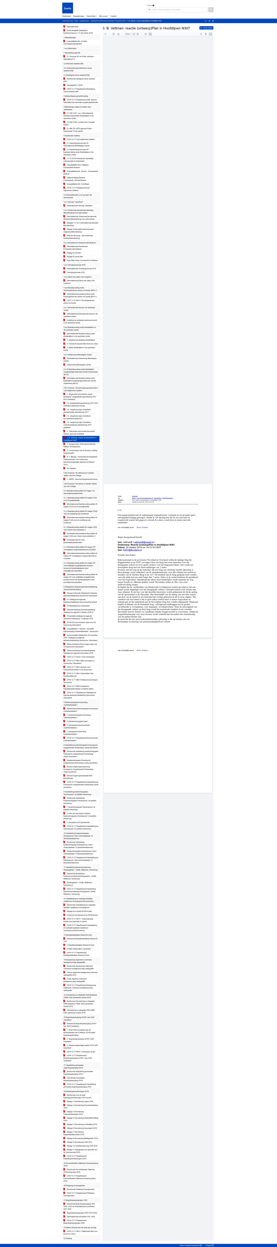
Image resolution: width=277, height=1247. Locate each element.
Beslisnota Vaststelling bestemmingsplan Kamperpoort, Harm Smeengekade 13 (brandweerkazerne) (78, 844)
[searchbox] (177, 9)
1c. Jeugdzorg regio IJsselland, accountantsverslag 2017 (77, 417)
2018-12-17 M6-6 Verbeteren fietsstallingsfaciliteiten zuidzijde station (78, 687)
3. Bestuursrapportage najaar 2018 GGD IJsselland (80, 1046)
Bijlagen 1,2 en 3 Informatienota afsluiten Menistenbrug (80, 224)
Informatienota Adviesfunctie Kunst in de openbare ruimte (80, 315)
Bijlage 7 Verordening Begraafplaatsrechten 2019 (73, 1133)
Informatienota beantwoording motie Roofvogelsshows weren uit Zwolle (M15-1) (80, 295)
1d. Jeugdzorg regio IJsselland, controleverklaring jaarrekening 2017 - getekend (78, 424)
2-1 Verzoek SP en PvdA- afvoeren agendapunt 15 (78, 58)
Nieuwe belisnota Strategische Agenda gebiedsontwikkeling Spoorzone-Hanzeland (80, 594)
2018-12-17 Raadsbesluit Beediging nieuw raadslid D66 (79, 90)
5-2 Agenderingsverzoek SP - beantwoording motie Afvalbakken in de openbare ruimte (78, 152)
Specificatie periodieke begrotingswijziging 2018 (74, 1079)
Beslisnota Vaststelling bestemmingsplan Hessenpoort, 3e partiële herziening (79, 800)
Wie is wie (103, 16)
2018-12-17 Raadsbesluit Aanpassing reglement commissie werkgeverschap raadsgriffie (79, 987)
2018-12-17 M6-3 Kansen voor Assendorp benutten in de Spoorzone (77, 668)
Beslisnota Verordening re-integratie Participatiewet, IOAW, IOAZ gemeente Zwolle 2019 (79, 1003)
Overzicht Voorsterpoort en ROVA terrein (82, 915)
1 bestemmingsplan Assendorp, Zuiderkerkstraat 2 (77, 716)
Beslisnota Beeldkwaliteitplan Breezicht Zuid (80, 940)
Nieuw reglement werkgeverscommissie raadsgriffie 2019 (80, 974)
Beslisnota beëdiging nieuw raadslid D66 (79, 80)
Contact (113, 16)
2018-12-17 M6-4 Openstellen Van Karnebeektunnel (78, 675)
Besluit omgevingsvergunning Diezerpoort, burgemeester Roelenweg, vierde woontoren (78, 769)
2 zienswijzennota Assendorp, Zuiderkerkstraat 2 (76, 726)
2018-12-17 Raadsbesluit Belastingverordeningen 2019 (75, 1157)
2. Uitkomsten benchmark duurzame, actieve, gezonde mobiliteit (79, 432)
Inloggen (208, 1245)
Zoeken (149, 5)
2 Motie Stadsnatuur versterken (79, 949)
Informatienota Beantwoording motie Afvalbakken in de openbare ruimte (79, 335)
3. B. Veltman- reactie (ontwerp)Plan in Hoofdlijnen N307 (80, 439)
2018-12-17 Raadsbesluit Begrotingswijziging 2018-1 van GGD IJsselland (77, 1058)
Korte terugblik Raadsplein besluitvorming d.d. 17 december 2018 (78, 32)
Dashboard (66, 16)
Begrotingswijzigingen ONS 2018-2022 (82, 1213)
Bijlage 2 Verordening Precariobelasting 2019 (80, 1106)
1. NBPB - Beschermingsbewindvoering (82, 479)
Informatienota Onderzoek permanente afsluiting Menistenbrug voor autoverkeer (80, 218)
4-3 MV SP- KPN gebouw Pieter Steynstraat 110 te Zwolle (77, 130)
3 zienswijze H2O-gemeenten (78, 822)
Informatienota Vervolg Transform (79, 206)
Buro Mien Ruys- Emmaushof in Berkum (82, 260)
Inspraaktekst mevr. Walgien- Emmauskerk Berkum (76, 166)
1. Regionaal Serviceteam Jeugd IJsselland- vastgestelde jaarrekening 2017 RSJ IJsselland (79, 396)
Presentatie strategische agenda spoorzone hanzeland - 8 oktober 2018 (78, 617)
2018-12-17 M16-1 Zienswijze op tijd (81, 1052)
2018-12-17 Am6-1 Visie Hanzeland (81, 657)
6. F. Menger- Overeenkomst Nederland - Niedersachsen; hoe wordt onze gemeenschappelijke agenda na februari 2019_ (80, 461)
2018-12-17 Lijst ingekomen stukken (81, 139)
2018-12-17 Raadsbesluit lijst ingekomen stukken (76, 189)
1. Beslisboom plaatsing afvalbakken (81, 340)
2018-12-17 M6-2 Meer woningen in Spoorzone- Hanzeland (78, 662)
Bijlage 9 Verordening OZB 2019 (79, 1142)
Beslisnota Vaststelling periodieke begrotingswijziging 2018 (78, 1073)
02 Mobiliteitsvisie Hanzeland (78, 606)
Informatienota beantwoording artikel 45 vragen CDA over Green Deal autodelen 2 (80, 535)
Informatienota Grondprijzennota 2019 (81, 269)
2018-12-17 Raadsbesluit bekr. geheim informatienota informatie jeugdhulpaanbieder (80, 101)
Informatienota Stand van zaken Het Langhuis (78, 282)
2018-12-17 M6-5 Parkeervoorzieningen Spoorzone (80, 681)
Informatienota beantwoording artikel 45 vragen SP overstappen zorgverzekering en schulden (80, 555)
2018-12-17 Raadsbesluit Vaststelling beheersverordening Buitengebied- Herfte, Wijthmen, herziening (79, 891)
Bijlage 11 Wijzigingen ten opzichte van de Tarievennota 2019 (80, 1151)
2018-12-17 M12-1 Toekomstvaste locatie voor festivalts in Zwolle (78, 920)
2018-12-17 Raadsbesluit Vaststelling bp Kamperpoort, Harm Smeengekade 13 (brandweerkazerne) (80, 860)
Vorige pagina (207, 28)
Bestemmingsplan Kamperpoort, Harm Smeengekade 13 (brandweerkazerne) (79, 852)
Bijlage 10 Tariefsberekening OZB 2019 (82, 1146)
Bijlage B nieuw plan (75, 257)
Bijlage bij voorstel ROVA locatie (79, 911)
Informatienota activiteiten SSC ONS (81, 1217)
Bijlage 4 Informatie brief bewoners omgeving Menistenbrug (78, 230)
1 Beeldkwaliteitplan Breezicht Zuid (80, 945)
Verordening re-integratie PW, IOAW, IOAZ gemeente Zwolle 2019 (79, 1011)
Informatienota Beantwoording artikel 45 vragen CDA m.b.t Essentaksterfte (80, 505)
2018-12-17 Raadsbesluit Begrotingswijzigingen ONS (75, 1222)
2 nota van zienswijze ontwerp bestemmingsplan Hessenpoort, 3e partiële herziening (79, 816)
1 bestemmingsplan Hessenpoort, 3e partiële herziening (79, 808)
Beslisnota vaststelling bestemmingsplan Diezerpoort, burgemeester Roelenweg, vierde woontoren (80, 753)
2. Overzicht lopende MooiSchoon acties (82, 344)
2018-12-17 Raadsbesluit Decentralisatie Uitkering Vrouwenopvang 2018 (79, 1178)
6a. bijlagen (71, 468)
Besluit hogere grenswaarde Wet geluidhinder (77, 777)
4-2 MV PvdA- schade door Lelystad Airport (79, 123)
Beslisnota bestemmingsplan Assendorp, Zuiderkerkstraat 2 (80, 710)
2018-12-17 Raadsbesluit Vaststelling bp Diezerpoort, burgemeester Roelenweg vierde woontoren (80, 784)
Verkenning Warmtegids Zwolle (79, 365)
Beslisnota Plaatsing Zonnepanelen (81, 1189)
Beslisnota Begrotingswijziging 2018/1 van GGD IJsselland (80, 1025)
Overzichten (91, 16)
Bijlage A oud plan (74, 253)
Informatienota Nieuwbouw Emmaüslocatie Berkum (75, 248)
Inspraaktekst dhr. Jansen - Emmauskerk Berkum (80, 172)
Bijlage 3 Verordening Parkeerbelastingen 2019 (73, 1113)
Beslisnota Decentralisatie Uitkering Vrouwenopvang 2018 (79, 1171)
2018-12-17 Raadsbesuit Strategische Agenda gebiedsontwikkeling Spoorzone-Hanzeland (79, 695)
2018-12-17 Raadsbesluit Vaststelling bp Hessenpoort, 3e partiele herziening (80, 827)
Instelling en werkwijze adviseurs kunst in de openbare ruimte (80, 321)
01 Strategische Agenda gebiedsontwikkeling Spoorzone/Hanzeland (80, 601)
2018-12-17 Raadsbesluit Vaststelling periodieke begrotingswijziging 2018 (79, 1085)
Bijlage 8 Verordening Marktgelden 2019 (82, 1138)
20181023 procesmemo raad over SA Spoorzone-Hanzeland (79, 623)
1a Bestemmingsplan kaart (77, 721)
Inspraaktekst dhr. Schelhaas (78, 184)
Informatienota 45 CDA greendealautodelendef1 (74, 541)
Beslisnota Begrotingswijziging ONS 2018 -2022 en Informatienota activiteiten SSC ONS (79, 1206)
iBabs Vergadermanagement (190, 1245)
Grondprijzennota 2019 (76, 272)
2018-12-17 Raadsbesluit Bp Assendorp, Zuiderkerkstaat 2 (80, 739)
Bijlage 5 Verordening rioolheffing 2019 (82, 1124)
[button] (211, 9)
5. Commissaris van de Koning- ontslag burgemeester (80, 452)
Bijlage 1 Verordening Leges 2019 (80, 1101)
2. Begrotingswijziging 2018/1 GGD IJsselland (78, 1040)
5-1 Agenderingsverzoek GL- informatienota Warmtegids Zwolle (76, 144)
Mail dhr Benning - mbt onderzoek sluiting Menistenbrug (78, 237)
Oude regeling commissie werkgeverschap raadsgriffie (75, 980)
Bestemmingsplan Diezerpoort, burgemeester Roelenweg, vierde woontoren (80, 761)
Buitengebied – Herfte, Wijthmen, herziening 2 (77, 884)
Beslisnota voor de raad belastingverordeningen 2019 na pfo (77, 1096)
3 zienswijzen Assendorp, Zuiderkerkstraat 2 (75, 733)
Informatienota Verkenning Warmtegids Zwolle (80, 359)
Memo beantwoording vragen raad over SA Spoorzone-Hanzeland (80, 645)
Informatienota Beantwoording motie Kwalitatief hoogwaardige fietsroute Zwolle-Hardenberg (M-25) (80, 380)
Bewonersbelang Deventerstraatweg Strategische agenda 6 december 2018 (79, 652)
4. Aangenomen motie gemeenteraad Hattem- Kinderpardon (79, 445)
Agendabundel (72, 27)
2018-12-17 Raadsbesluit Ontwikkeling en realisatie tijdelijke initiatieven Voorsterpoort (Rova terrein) (80, 927)
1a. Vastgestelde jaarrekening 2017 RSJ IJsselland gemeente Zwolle (80, 404)
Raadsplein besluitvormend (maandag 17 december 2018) (108, 21)
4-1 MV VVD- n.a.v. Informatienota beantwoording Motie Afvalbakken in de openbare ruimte (78, 115)
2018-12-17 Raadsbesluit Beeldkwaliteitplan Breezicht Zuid (76, 954)
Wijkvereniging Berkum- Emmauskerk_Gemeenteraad (74, 179)
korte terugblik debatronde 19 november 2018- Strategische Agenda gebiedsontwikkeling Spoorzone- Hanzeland (80, 637)
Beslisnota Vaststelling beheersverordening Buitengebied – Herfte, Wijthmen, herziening (80, 876)
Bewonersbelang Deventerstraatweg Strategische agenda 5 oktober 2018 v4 (79, 611)
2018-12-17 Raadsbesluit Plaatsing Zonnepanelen (78, 1194)
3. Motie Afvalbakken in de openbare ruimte (79, 349)
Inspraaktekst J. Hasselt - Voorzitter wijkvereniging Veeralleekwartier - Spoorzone (80, 630)
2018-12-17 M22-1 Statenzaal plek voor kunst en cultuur (80, 1232)
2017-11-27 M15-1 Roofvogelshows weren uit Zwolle (78, 302)
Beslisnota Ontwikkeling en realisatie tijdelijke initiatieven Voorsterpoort (79, 906)
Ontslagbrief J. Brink (75, 85)
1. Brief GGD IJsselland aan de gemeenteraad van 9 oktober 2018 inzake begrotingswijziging (79, 1032)
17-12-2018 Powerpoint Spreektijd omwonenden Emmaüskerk (78, 160)
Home (76, 21)
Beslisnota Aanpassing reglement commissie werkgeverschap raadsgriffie (78, 967)
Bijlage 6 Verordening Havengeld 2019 (82, 1128)
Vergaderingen (78, 16)
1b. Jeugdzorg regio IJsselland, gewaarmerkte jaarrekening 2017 (77, 411)
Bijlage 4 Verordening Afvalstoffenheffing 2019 (80, 1119)
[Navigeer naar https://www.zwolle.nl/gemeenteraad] (67, 8)
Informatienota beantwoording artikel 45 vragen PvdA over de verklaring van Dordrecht (80, 520)
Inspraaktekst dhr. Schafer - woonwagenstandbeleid (75, 42)
